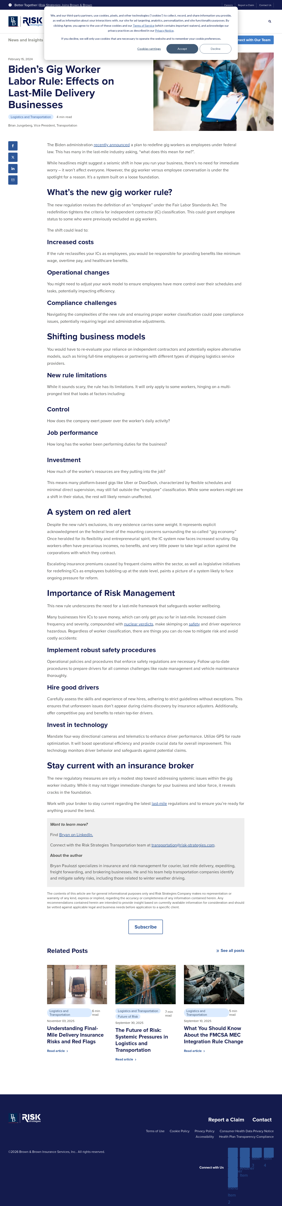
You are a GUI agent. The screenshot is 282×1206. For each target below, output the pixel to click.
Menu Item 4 (269, 1153)
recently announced (112, 145)
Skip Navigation (14, 3)
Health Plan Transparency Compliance (246, 1136)
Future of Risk (128, 1016)
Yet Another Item (245, 1163)
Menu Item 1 (233, 1153)
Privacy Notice (164, 30)
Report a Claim (246, 5)
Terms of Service (143, 25)
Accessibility (205, 1136)
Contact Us (265, 5)
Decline (215, 48)
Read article (56, 1050)
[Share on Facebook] (13, 146)
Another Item (233, 1172)
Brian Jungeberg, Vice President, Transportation (42, 125)
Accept (182, 48)
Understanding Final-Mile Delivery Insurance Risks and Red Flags (75, 1034)
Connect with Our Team (250, 40)
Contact (262, 1120)
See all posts (232, 950)
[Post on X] (13, 157)
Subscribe (146, 926)
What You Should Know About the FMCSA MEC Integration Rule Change (213, 1034)
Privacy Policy (204, 1131)
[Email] (13, 180)
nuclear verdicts (138, 624)
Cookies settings (149, 48)
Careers (228, 5)
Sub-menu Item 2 (233, 1182)
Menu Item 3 (257, 1153)
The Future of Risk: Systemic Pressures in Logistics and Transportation (141, 1040)
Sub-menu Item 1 (233, 1163)
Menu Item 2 (245, 1153)
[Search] (270, 21)
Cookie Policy (180, 1131)
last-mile (159, 803)
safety (194, 624)
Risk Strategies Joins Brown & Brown (65, 5)
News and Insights (25, 40)
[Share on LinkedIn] (13, 168)
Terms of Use (155, 1131)
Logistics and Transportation (31, 117)
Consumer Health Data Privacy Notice (247, 1131)
